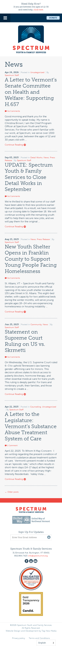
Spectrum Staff (12, 75)
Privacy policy (18, 638)
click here (38, 9)
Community (36, 324)
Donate (53, 18)
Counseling (35, 407)
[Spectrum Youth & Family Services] (31, 39)
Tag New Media (49, 631)
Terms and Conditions (39, 638)
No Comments (13, 111)
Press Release (43, 239)
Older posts (12, 492)
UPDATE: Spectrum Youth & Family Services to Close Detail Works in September (29, 177)
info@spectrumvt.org (38, 555)
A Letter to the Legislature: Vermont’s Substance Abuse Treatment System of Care (31, 426)
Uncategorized (37, 72)
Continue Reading (14, 144)
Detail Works (36, 157)
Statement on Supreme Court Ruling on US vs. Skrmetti (25, 341)
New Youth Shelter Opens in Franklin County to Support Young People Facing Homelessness (31, 259)
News (46, 157)
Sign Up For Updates (31, 531)
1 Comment (12, 445)
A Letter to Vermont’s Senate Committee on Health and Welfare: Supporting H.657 (31, 92)
